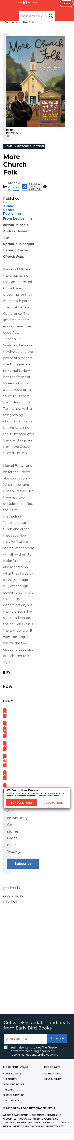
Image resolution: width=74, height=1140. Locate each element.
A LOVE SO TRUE (12, 1073)
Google (5, 775)
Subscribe (67, 3)
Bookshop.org (5, 746)
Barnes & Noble (5, 729)
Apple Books (5, 760)
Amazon (5, 713)
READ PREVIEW (12, 131)
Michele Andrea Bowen (14, 186)
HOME (8, 146)
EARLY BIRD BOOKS (13, 1084)
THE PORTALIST (12, 1100)
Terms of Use (52, 1073)
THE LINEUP (9, 1090)
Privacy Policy (53, 1079)
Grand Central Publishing (12, 209)
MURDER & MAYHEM (13, 1095)
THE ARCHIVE (10, 1079)
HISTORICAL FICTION (30, 146)
